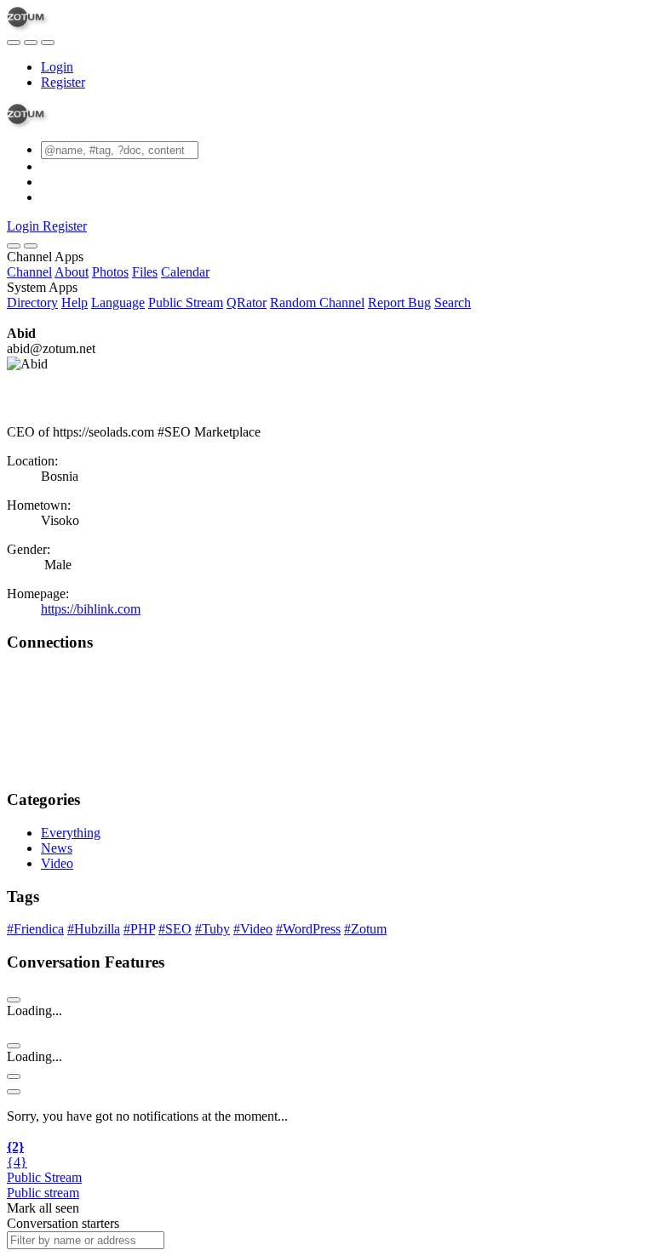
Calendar (185, 272)
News (56, 848)
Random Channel (317, 302)
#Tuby (212, 929)
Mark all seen (43, 1208)
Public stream (43, 1192)
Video (57, 863)
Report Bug (399, 302)
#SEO (175, 929)
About (71, 272)
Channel (29, 272)
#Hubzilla (93, 929)
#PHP (139, 929)
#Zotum (365, 929)
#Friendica (35, 929)
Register (63, 82)
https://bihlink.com (91, 609)
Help (74, 302)
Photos (110, 272)
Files (145, 272)
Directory (32, 302)
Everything (70, 832)
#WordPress (308, 929)
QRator (247, 302)
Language (118, 302)
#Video (252, 929)
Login (57, 67)
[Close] (30, 245)
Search (452, 302)
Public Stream (185, 302)
